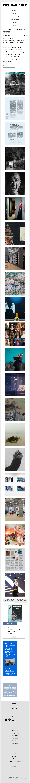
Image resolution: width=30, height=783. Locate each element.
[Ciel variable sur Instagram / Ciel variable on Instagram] (9, 720)
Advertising (15, 758)
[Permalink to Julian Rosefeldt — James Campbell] (15, 334)
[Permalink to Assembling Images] (15, 108)
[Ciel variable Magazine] (15, 7)
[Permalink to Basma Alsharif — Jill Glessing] (15, 509)
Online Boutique (15, 708)
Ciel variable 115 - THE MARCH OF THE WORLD (21, 600)
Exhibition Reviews (15, 740)
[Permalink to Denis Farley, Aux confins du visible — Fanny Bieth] (15, 409)
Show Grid (24, 35)
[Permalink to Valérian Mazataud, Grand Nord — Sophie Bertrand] (15, 484)
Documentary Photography (15, 733)
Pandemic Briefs (15, 743)
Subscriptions (15, 711)
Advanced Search (17, 639)
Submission (15, 756)
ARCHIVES (15, 22)
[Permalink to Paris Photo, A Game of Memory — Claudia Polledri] (15, 258)
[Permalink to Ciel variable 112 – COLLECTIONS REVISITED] (15, 83)
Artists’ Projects (15, 735)
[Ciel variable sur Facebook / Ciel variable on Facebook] (6, 720)
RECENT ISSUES (15, 16)
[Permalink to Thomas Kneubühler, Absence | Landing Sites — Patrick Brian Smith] (15, 434)
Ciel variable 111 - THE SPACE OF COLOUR (9, 600)
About (15, 13)
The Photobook (15, 730)
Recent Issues (15, 706)
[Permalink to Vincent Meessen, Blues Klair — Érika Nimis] (15, 384)
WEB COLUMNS (15, 19)
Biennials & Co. (15, 738)
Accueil (3, 1)
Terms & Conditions (15, 764)
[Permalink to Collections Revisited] (15, 133)
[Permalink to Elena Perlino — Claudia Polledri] (15, 359)
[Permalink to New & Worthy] (15, 559)
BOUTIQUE (14, 10)
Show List (26, 35)
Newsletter (15, 766)
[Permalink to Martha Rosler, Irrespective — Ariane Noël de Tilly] (15, 534)
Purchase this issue (10, 64)
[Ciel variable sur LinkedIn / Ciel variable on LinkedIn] (13, 720)
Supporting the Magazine (15, 761)
